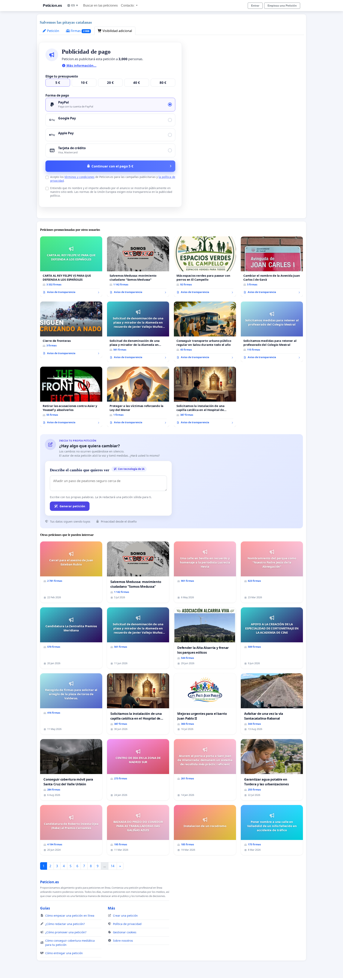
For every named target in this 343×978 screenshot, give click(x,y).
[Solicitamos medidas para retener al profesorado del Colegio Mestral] (272, 332)
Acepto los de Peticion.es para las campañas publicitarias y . (112, 179)
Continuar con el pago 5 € (112, 166)
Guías (45, 908)
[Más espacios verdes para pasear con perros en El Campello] (205, 266)
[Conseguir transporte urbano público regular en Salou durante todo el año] (205, 332)
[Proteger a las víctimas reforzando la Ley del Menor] (138, 397)
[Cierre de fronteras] (71, 330)
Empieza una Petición (282, 5)
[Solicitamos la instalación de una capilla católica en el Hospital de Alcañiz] (205, 397)
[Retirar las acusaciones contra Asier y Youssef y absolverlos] (71, 397)
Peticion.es (52, 5)
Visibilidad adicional (117, 31)
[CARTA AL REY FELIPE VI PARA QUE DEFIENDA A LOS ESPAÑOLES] (71, 266)
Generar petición (72, 506)
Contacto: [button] (128, 5)
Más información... (81, 65)
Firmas (79, 31)
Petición (52, 31)
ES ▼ (74, 5)
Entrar (255, 5)
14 (112, 866)
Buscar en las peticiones (100, 5)
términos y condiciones (79, 177)
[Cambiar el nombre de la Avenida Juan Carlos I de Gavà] (272, 266)
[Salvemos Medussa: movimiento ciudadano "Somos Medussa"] (138, 266)
